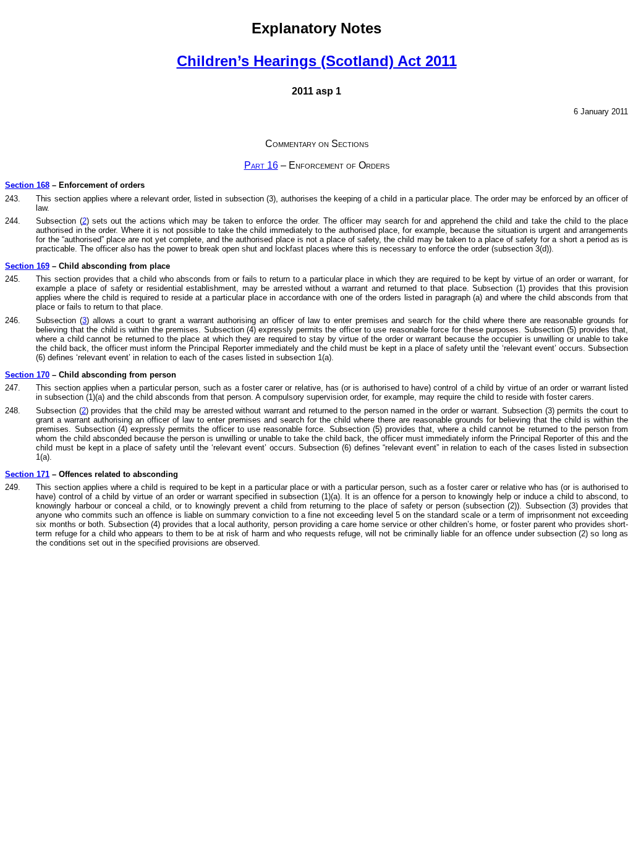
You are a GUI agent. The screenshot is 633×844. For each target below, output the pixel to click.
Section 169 (27, 266)
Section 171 (27, 474)
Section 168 (27, 185)
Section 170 (27, 374)
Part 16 (261, 165)
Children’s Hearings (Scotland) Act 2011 (317, 61)
